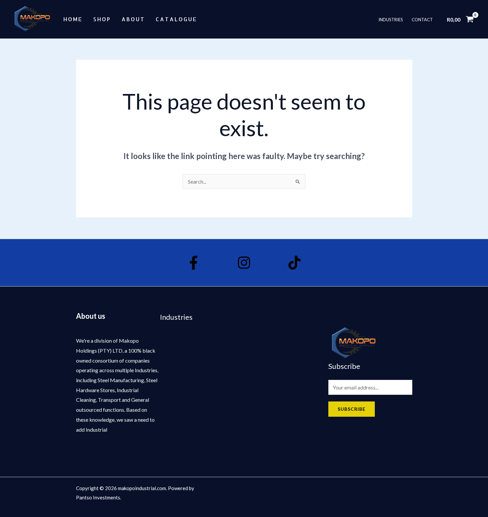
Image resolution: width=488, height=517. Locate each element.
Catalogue (176, 19)
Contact (422, 19)
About (133, 19)
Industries (390, 19)
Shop (102, 19)
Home (73, 19)
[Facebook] (193, 263)
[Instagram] (244, 263)
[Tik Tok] (294, 263)
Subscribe (352, 409)
